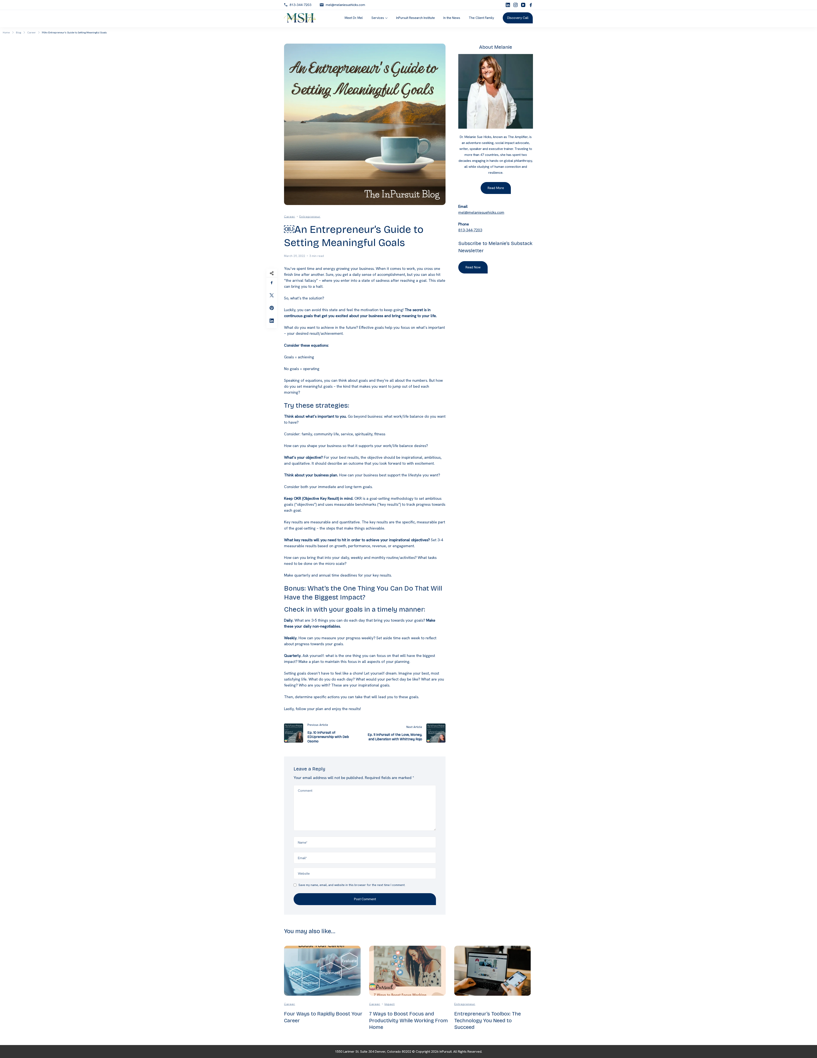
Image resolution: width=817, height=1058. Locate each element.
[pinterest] (271, 308)
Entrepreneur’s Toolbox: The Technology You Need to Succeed (487, 1020)
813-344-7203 (300, 5)
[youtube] (523, 5)
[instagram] (515, 5)
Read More (495, 188)
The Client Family (481, 18)
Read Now (473, 267)
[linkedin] (508, 5)
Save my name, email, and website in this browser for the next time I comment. (352, 885)
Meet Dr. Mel (354, 18)
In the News (451, 18)
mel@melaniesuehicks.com (345, 5)
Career (289, 216)
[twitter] (271, 295)
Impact (389, 1004)
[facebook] (531, 5)
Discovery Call (517, 18)
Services (377, 18)
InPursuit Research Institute (415, 18)
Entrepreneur (309, 216)
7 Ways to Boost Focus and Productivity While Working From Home (408, 1020)
